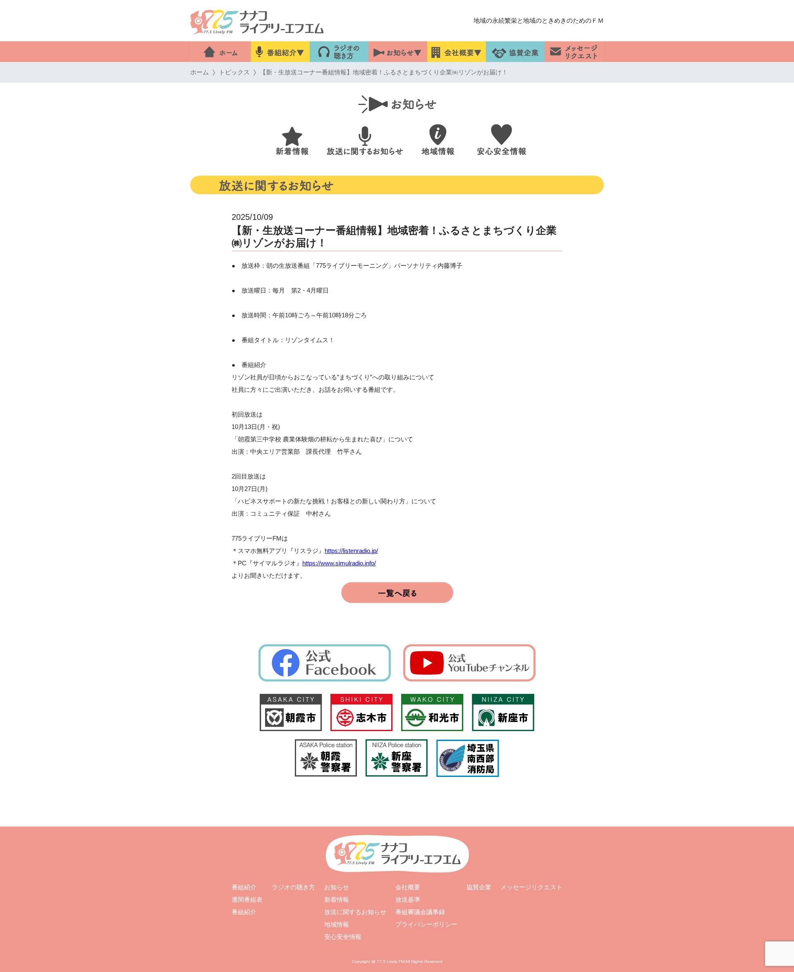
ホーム (199, 72)
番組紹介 (244, 887)
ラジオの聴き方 (293, 887)
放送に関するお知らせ (355, 911)
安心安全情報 (342, 936)
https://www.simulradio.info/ (339, 563)
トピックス (234, 72)
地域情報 (336, 924)
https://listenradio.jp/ (351, 550)
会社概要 (407, 887)
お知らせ (336, 887)
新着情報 (336, 899)
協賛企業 (478, 887)
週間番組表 (247, 899)
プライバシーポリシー (426, 924)
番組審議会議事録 (420, 911)
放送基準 (407, 899)
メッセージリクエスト (531, 887)
